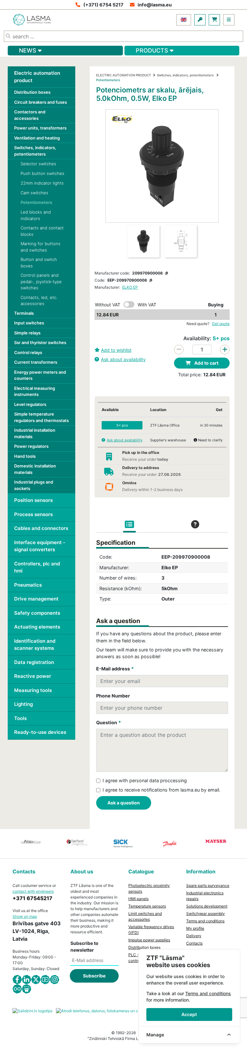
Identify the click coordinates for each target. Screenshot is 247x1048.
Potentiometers (36, 202)
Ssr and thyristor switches (40, 342)
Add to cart (205, 363)
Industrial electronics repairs (205, 895)
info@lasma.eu (155, 4)
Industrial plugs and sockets (33, 485)
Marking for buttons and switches (40, 247)
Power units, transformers (40, 127)
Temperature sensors (147, 906)
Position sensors (33, 500)
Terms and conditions (205, 920)
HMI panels (138, 898)
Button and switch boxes (39, 262)
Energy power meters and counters (40, 375)
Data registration (34, 662)
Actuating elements (37, 627)
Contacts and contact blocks (42, 231)
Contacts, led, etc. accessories (39, 300)
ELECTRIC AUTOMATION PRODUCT (123, 75)
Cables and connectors (41, 528)
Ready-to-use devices (40, 732)
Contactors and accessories (29, 115)
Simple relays (27, 332)
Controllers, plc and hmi (37, 567)
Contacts (194, 943)
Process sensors (33, 514)
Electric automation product (37, 76)
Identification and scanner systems (34, 644)
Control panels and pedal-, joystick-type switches (41, 281)
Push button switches (42, 173)
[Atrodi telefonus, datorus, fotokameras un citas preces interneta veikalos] (123, 1010)
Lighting (23, 704)
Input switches (29, 322)
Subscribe (94, 975)
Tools (20, 718)
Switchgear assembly (205, 913)
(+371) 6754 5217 (103, 4)
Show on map (25, 916)
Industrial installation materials (34, 433)
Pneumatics (28, 585)
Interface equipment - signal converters (39, 546)
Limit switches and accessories (145, 916)
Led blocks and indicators (36, 215)
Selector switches (38, 163)
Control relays (28, 352)
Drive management (36, 599)
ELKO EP (130, 287)
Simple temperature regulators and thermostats (41, 417)
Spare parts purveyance (207, 885)
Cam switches (34, 192)
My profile (195, 928)
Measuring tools (33, 690)
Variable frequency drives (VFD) (151, 929)
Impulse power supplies (149, 939)
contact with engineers (33, 891)
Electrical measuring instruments (34, 391)
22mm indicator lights (42, 183)
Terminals (24, 313)
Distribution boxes (32, 92)
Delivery (193, 935)
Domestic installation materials (35, 469)
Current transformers (35, 362)
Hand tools (25, 456)
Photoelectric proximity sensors (149, 888)
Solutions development (206, 906)
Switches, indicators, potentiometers (35, 151)
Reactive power (32, 676)
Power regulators (31, 446)
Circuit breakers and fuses (40, 102)
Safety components (37, 613)
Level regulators (30, 404)
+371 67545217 (32, 898)
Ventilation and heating (37, 137)
